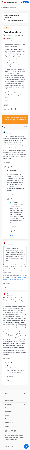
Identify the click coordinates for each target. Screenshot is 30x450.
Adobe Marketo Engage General (9, 7)
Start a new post (17, 119)
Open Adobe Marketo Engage (15, 20)
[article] (15, 149)
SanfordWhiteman (14, 366)
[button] (9, 35)
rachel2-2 (9, 132)
